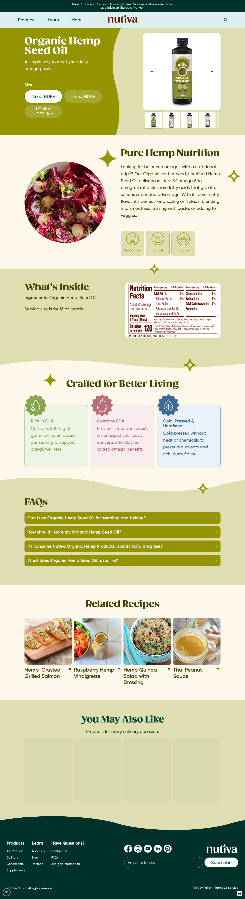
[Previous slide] (151, 72)
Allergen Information (65, 864)
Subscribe (221, 862)
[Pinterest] (168, 849)
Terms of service (226, 888)
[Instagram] (138, 849)
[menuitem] (76, 19)
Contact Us (59, 851)
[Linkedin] (158, 849)
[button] (7, 892)
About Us (38, 851)
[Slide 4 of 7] (207, 120)
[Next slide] (212, 72)
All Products (15, 851)
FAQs (54, 857)
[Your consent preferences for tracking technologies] (239, 893)
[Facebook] (128, 849)
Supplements (16, 870)
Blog (35, 857)
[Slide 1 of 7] (153, 120)
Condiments (15, 864)
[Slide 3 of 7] (189, 120)
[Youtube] (148, 849)
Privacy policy (202, 888)
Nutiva (22, 888)
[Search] (225, 19)
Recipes (37, 864)
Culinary (12, 857)
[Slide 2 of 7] (171, 120)
